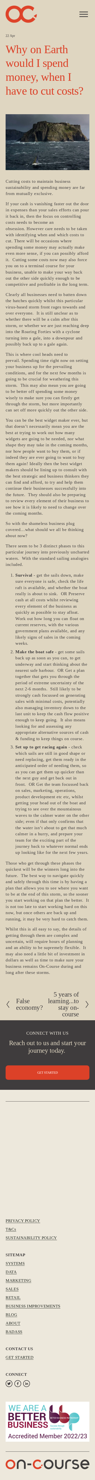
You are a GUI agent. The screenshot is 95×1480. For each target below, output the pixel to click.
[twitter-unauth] (9, 1383)
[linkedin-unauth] (26, 1383)
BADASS (14, 1331)
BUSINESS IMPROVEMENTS (33, 1306)
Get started (47, 1072)
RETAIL (13, 1297)
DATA (11, 1272)
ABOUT (13, 1323)
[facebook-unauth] (17, 1383)
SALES (12, 1289)
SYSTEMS (15, 1263)
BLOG (11, 1314)
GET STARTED (19, 1357)
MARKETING (18, 1280)
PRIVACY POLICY (23, 1220)
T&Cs (11, 1229)
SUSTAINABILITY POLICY (31, 1237)
